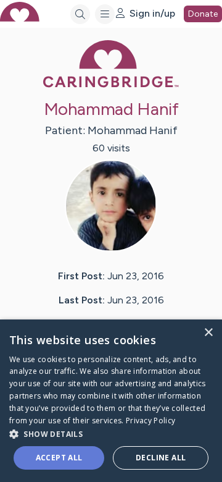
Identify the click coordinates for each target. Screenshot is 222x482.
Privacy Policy (150, 420)
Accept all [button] (59, 457)
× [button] (208, 332)
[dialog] (111, 400)
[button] (111, 433)
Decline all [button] (161, 457)
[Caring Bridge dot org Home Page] (111, 85)
